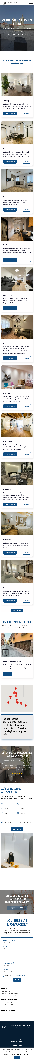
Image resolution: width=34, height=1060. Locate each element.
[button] (17, 610)
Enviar (17, 980)
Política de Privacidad (17, 1041)
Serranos (6, 197)
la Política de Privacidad (18, 975)
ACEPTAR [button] (17, 1057)
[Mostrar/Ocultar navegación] (31, 3)
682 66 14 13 (7, 991)
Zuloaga (6, 101)
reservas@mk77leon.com (12, 993)
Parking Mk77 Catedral (12, 661)
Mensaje (5, 946)
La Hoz (6, 245)
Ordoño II (7, 489)
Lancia (6, 149)
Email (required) (8, 963)
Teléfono (6, 969)
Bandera (6, 343)
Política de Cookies (17, 1045)
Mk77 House (8, 295)
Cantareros (7, 441)
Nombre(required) (9, 940)
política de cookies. (22, 1054)
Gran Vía (6, 393)
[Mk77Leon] (10, 2)
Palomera (7, 540)
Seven (5, 588)
